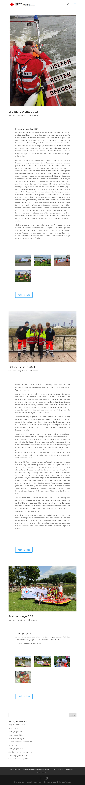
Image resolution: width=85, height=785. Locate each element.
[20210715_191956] (23, 683)
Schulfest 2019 (14, 745)
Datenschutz (15, 770)
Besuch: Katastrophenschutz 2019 (21, 742)
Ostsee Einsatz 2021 (22, 367)
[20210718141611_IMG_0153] (23, 667)
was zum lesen (57, 770)
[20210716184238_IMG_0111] (62, 667)
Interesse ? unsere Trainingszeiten (36, 770)
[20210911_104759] (42, 266)
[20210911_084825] (62, 266)
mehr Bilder (24, 294)
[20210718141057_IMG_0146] (42, 667)
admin (14, 115)
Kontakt (69, 770)
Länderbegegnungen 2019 (18, 755)
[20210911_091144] (23, 266)
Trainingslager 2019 (16, 749)
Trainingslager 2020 (16, 735)
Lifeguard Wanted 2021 (24, 112)
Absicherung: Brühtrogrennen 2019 (21, 752)
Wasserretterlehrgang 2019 (18, 759)
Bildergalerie (33, 115)
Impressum (41, 772)
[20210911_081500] (23, 281)
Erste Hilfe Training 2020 (17, 738)
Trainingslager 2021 (22, 616)
